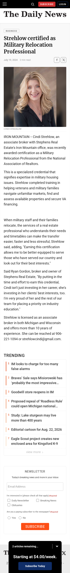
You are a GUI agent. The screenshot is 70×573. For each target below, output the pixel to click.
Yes (13, 517)
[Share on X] (63, 60)
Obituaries (17, 505)
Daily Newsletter (20, 500)
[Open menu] (5, 4)
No (24, 517)
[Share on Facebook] (56, 60)
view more (33, 452)
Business (11, 31)
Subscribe (47, 4)
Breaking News (48, 500)
